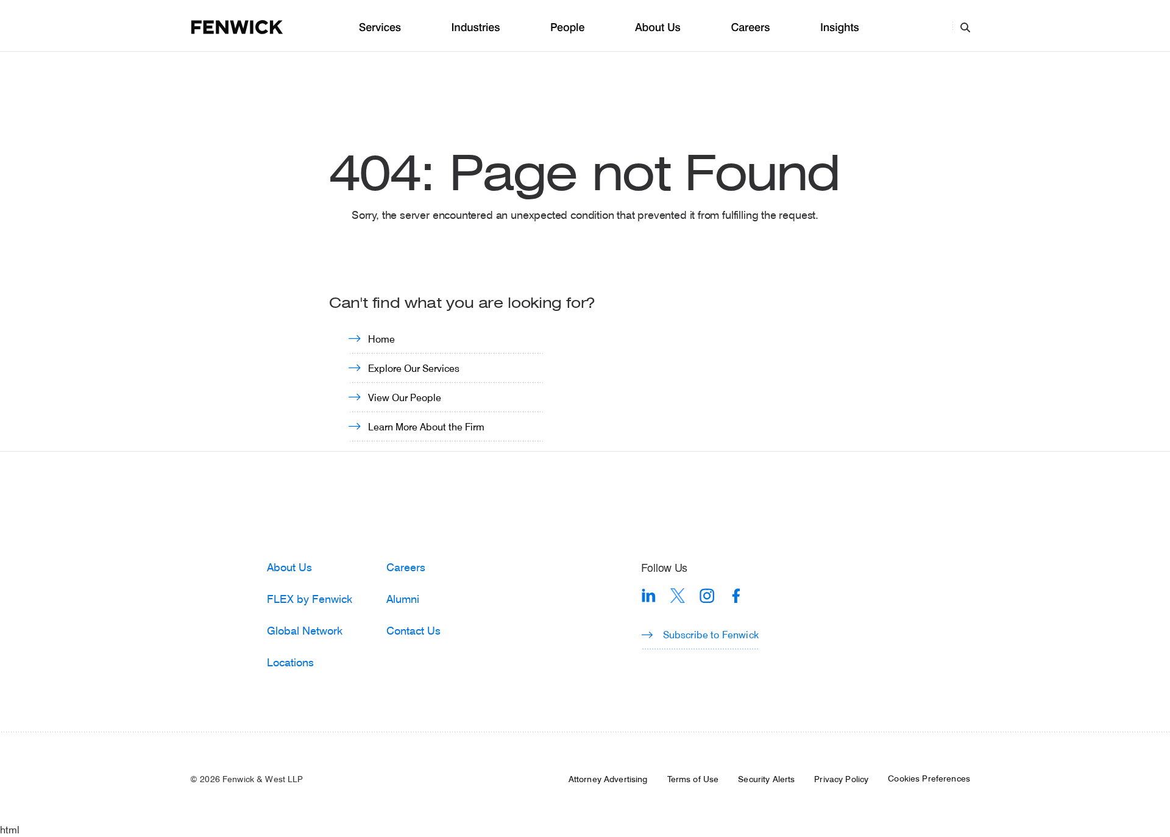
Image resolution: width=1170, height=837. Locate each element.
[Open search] (965, 27)
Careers (750, 27)
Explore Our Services (413, 368)
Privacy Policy (841, 779)
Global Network (304, 630)
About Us (658, 27)
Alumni (402, 598)
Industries (476, 27)
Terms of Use (693, 779)
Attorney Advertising (608, 779)
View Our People (404, 397)
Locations (290, 662)
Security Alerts (766, 779)
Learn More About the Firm (426, 426)
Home (381, 338)
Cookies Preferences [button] (929, 778)
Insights (839, 27)
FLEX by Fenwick (309, 598)
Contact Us (413, 630)
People (567, 27)
